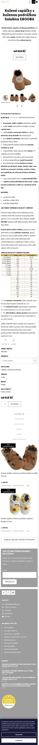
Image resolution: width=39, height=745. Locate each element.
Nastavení (19, 735)
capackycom (9, 613)
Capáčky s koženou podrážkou (11, 370)
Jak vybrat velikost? (10, 631)
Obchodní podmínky (11, 649)
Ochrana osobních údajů (12, 652)
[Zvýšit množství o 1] (7, 403)
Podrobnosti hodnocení (27, 117)
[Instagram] (8, 593)
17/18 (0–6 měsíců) (6, 486)
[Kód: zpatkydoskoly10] (19, 457)
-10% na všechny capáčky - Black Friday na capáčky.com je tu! (18, 678)
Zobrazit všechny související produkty (19, 540)
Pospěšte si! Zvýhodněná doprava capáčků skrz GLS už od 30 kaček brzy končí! (19, 685)
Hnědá (3, 385)
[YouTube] (13, 593)
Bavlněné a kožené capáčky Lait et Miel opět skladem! (17, 672)
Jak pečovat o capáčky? (12, 634)
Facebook (8, 610)
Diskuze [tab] (19, 429)
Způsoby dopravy (10, 640)
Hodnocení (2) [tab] (19, 424)
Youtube (7, 616)
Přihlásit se (9, 582)
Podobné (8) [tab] (19, 419)
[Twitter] (22, 106)
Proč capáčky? (9, 628)
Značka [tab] (19, 434)
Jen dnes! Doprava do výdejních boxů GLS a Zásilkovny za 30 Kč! (19, 665)
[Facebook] (17, 106)
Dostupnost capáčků (11, 643)
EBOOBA (4, 352)
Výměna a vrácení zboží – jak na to (15, 637)
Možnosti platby (9, 646)
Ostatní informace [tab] (19, 439)
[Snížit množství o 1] (7, 405)
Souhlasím (18, 740)
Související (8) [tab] (19, 414)
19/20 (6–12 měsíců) (18, 486)
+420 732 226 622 (10, 607)
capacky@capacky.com (12, 604)
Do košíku (19, 57)
